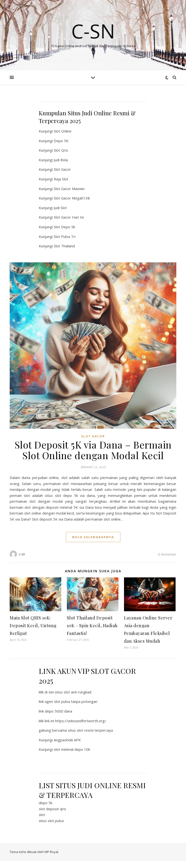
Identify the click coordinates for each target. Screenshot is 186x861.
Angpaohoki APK (67, 739)
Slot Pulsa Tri (65, 236)
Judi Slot (60, 207)
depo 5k (45, 802)
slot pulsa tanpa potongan (75, 701)
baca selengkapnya (93, 537)
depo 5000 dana (58, 711)
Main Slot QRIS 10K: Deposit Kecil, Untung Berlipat (33, 625)
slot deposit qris (52, 808)
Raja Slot (61, 179)
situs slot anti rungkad (73, 692)
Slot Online (62, 131)
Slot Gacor (62, 169)
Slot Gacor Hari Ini (69, 217)
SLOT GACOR (93, 436)
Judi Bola (61, 159)
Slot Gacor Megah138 (72, 198)
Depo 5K (61, 140)
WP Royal (51, 852)
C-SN (93, 31)
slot (42, 814)
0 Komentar (167, 554)
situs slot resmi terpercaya (90, 730)
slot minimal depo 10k (72, 749)
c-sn (22, 554)
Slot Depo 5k (64, 226)
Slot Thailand (64, 245)
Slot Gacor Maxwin (69, 188)
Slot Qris (61, 150)
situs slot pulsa (51, 820)
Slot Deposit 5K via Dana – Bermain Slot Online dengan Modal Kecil (93, 450)
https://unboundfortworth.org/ (80, 720)
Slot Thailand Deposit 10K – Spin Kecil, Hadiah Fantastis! (92, 625)
